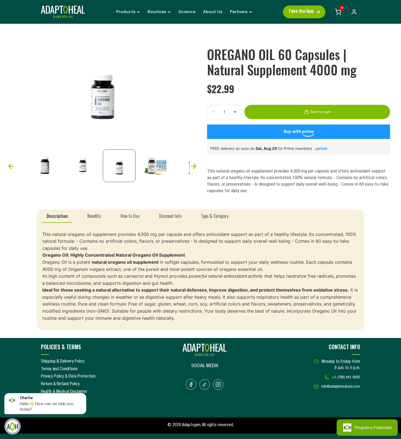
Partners (238, 11)
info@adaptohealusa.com (340, 387)
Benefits (94, 216)
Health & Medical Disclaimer (64, 392)
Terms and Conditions (59, 369)
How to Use (130, 216)
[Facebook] (191, 384)
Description (57, 216)
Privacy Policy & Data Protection (68, 377)
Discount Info (170, 216)
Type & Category (214, 216)
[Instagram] (218, 384)
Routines (157, 11)
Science (186, 11)
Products (125, 11)
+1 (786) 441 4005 (346, 377)
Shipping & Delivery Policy (63, 362)
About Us (212, 11)
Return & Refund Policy (60, 384)
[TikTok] (204, 384)
